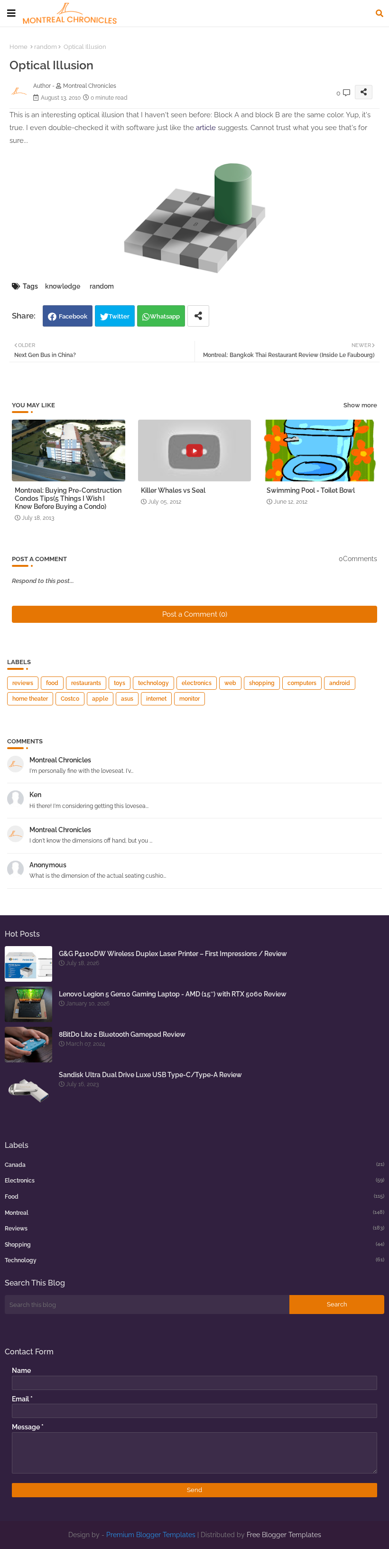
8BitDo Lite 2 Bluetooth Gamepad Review (122, 1034)
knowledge (62, 286)
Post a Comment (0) (194, 614)
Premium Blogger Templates (150, 1535)
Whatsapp (165, 316)
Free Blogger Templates (284, 1535)
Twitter (119, 316)
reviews (22, 683)
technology (153, 683)
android (339, 683)
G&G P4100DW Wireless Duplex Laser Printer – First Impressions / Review (173, 954)
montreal (194, 1212)
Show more (360, 405)
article (206, 127)
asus (127, 698)
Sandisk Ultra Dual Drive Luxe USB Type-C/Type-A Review (150, 1075)
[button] (379, 13)
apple (100, 698)
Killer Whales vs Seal (173, 490)
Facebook (73, 316)
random (45, 46)
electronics (197, 683)
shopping (262, 683)
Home (18, 46)
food (52, 683)
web (230, 683)
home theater (30, 698)
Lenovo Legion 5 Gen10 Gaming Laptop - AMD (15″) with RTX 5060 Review (173, 994)
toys (119, 683)
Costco (70, 698)
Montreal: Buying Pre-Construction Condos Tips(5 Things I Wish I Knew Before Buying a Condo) (68, 498)
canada (194, 1164)
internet (156, 698)
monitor (189, 698)
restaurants (86, 683)
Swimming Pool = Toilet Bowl (311, 490)
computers (301, 683)
